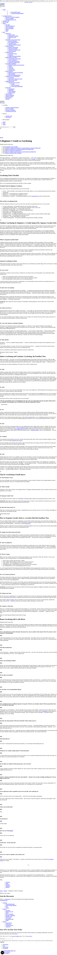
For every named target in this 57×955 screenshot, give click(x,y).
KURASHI (8, 87)
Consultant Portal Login (11, 19)
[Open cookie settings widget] (2, 952)
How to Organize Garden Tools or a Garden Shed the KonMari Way (21, 151)
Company (5, 902)
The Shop (8, 910)
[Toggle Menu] (0, 7)
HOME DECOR (9, 52)
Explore (4, 909)
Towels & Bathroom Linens (14, 75)
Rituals (1, 137)
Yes (30, 2)
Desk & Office (9, 94)
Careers (7, 907)
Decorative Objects (12, 53)
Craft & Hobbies (12, 91)
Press (7, 906)
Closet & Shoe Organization (14, 58)
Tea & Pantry (11, 68)
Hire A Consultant (9, 18)
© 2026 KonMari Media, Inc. (9, 950)
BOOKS (7, 99)
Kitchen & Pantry (9, 96)
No (31, 2)
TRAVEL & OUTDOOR (14, 82)
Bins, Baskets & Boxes (13, 42)
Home (1, 890)
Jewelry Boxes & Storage (14, 61)
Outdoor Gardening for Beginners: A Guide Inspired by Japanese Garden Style (23, 148)
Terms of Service (6, 952)
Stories (4, 23)
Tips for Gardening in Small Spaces (13, 150)
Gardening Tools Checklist (12, 146)
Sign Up (2, 942)
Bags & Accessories (12, 80)
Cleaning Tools (11, 70)
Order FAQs (8, 924)
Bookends (10, 55)
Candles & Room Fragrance (14, 56)
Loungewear (11, 77)
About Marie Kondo (10, 904)
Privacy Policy (29, 936)
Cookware (10, 67)
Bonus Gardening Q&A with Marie (13, 153)
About (4, 9)
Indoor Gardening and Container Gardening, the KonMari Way (20, 149)
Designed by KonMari (13, 36)
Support (4, 921)
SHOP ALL (8, 33)
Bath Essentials (11, 73)
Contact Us (8, 926)
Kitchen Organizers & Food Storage (16, 65)
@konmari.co (8, 899)
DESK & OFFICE (10, 46)
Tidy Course (5, 22)
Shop (4, 32)
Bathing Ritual (11, 92)
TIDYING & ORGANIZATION (13, 39)
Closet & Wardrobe (10, 95)
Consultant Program (7, 16)
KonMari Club (9, 116)
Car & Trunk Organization (17, 86)
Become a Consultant (10, 915)
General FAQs (9, 923)
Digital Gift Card (12, 37)
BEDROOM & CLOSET (11, 57)
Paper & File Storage (13, 48)
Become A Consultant (10, 110)
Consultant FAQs (9, 925)
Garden (12, 83)
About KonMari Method (11, 905)
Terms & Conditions (15, 936)
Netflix (7, 920)
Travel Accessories (15, 85)
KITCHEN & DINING (11, 63)
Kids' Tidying (9, 97)
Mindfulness (11, 90)
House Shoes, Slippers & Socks (15, 78)
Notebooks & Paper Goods (14, 49)
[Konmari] (2, 3)
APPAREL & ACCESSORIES (12, 76)
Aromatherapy (11, 89)
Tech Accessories (12, 51)
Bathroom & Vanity (10, 81)
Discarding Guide (9, 919)
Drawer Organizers (12, 41)
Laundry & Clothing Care (14, 62)
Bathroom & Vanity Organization (15, 72)
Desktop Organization (13, 47)
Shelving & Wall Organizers (14, 44)
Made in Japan (11, 34)
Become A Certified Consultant (12, 17)
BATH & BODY (9, 71)
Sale (9, 38)
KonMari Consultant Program (12, 107)
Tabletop (10, 66)
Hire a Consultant (9, 914)
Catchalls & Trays (12, 43)
